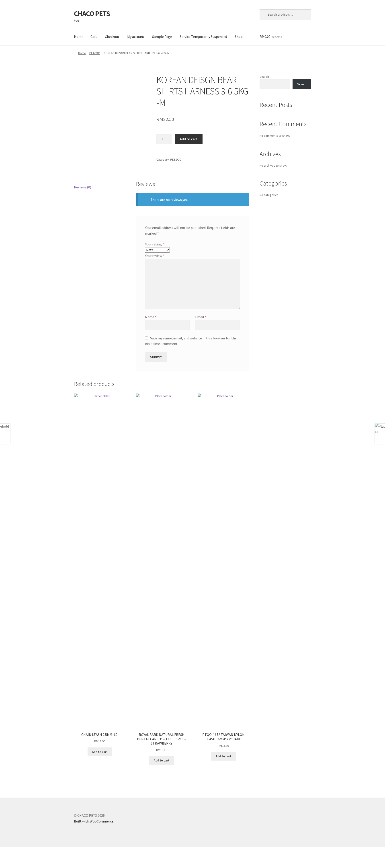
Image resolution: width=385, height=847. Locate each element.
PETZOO (94, 53)
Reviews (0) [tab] (82, 187)
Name (150, 317)
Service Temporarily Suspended (203, 36)
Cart (93, 36)
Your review (154, 255)
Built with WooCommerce (93, 821)
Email (200, 317)
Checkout (112, 36)
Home (78, 36)
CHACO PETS (92, 13)
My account (135, 36)
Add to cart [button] (100, 752)
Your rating (154, 244)
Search (264, 77)
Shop (239, 36)
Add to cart (189, 139)
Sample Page (162, 36)
